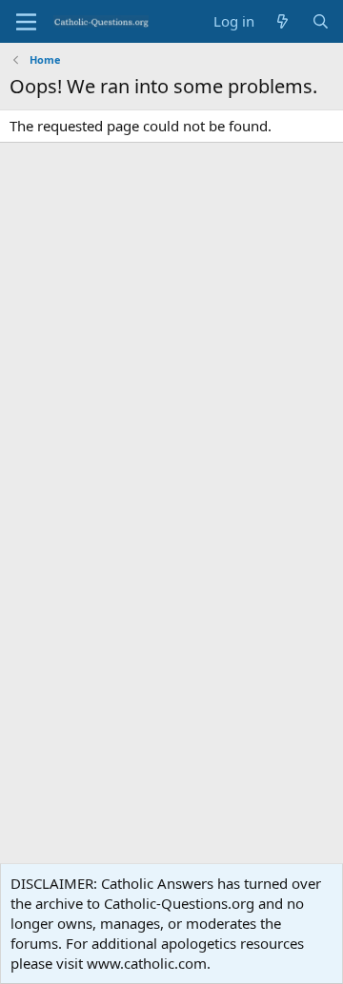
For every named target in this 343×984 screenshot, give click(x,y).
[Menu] (26, 22)
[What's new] (282, 21)
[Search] (320, 21)
